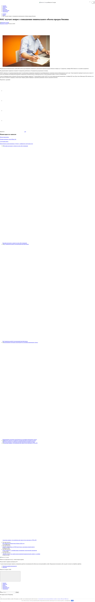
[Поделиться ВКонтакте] (12, 90)
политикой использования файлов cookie (47, 599)
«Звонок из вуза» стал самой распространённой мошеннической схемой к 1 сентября (21, 553)
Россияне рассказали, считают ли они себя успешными (15, 243)
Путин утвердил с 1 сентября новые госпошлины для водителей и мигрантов (20, 550)
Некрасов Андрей (4, 23)
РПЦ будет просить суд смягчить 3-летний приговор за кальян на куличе (19, 441)
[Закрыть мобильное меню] (0, 591)
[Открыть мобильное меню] (94, 2)
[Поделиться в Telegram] (12, 100)
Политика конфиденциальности (10, 566)
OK (72, 600)
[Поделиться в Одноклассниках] (12, 110)
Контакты (5, 567)
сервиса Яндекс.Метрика (63, 599)
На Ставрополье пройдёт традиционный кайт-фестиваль (15, 341)
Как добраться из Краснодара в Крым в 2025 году (13, 543)
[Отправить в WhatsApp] (12, 120)
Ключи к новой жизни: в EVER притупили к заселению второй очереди (19, 547)
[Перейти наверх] (10, 576)
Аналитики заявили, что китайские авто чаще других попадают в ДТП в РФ (19, 540)
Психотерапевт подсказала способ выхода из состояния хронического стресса (20, 439)
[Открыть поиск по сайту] (93, 2)
